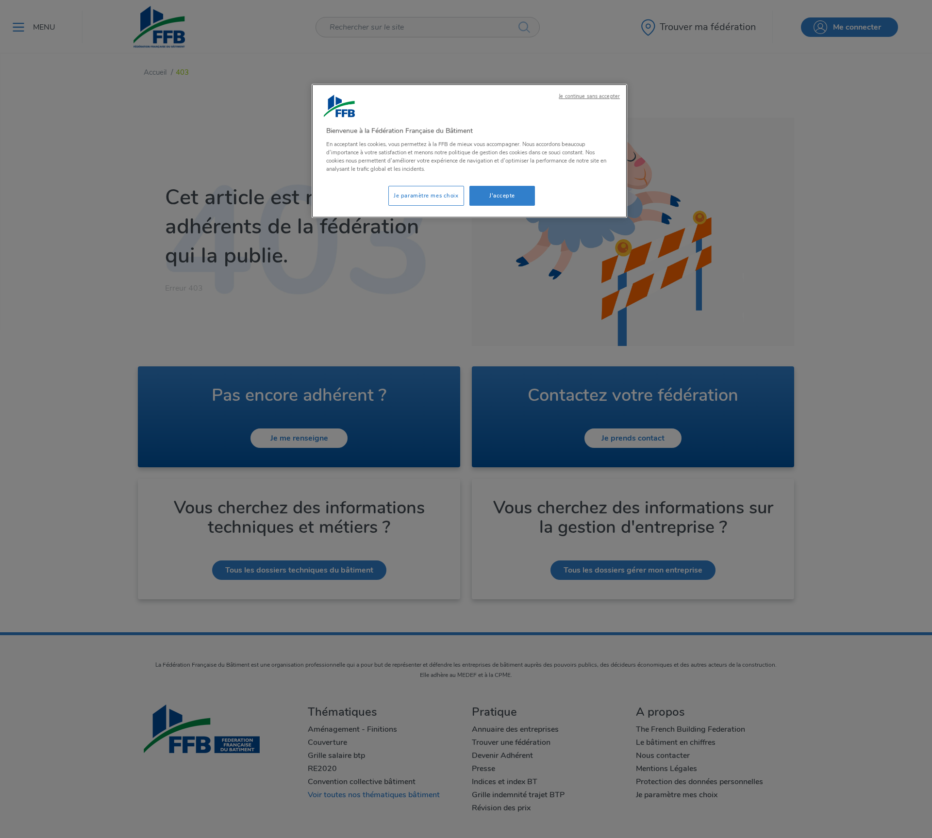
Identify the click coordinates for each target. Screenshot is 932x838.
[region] (469, 151)
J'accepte (502, 195)
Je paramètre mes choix (426, 195)
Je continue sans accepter (589, 96)
